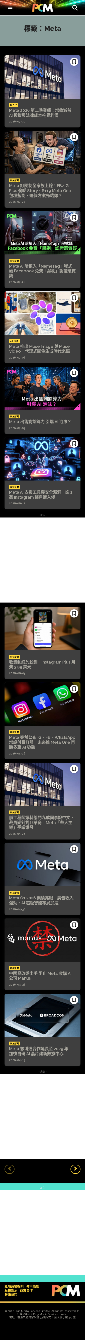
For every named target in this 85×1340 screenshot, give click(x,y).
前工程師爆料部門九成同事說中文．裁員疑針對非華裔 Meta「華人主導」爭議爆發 (41, 822)
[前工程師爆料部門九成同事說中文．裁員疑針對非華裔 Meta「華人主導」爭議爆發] (42, 784)
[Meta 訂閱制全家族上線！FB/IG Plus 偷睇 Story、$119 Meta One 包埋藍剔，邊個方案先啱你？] (42, 152)
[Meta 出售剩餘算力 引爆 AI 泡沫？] (42, 388)
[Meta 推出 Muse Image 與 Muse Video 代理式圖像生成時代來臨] (42, 313)
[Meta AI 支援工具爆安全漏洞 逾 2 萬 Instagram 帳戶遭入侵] (42, 459)
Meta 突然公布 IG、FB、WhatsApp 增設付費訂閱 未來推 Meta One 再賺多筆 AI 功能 (42, 742)
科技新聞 (14, 180)
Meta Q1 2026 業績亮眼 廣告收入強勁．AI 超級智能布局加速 (41, 900)
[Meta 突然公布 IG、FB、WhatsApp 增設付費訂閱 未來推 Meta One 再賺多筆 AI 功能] (42, 704)
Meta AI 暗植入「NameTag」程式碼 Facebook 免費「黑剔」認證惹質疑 (42, 271)
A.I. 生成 (14, 341)
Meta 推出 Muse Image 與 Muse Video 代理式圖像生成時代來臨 (39, 349)
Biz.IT (13, 105)
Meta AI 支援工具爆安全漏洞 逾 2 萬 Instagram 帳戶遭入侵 (41, 495)
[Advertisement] (42, 560)
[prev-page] (10, 1169)
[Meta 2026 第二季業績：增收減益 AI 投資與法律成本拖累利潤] (42, 77)
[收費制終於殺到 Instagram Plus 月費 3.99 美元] (42, 628)
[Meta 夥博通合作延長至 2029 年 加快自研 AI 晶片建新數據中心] (42, 1015)
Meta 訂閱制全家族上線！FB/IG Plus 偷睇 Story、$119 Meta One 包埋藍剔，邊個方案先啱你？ (40, 190)
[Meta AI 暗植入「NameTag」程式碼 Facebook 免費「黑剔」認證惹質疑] (42, 232)
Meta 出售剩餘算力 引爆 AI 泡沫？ (40, 421)
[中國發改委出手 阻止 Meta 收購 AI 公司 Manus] (42, 940)
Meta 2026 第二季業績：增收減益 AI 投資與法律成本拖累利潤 (42, 113)
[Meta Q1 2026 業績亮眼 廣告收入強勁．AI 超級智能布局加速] (42, 864)
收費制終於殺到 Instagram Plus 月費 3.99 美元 (42, 664)
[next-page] (75, 1169)
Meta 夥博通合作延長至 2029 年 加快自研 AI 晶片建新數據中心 (40, 1051)
